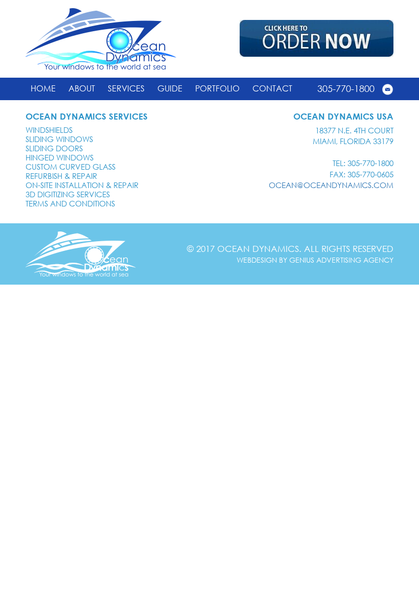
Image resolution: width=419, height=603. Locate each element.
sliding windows (59, 139)
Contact (272, 88)
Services (126, 88)
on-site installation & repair (82, 185)
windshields (49, 129)
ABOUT (81, 88)
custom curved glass (70, 166)
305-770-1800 (346, 88)
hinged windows (60, 157)
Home (43, 88)
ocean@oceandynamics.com (331, 185)
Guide (169, 88)
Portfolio (217, 88)
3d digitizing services (68, 194)
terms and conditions (70, 203)
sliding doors (54, 148)
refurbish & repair (61, 175)
